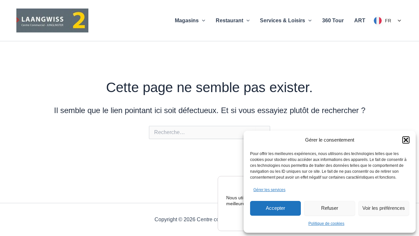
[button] (406, 140)
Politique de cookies (326, 223)
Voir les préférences (383, 208)
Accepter (275, 208)
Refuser (329, 208)
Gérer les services (269, 189)
